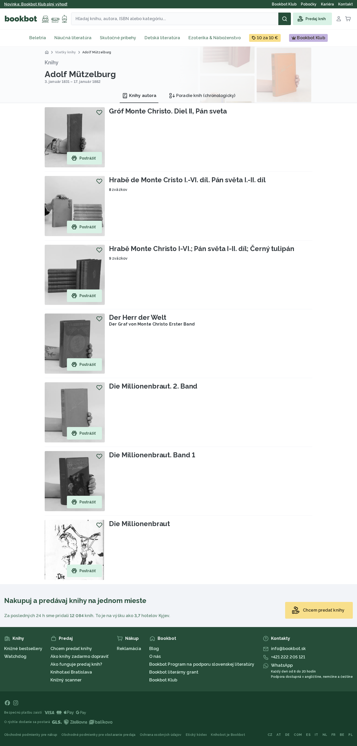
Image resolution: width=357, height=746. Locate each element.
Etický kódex (196, 735)
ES (308, 735)
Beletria (37, 37)
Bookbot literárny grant (173, 672)
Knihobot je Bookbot (228, 735)
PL (350, 735)
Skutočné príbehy (118, 37)
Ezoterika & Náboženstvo (214, 37)
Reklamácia (129, 648)
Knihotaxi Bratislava (71, 672)
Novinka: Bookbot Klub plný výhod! (35, 4)
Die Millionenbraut (139, 524)
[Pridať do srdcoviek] (99, 112)
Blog (154, 648)
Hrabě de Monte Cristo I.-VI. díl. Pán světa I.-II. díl (187, 180)
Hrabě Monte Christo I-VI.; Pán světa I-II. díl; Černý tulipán (201, 249)
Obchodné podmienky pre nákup (30, 735)
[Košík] (348, 19)
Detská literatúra (162, 37)
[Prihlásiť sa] (338, 19)
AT (279, 735)
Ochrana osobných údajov (161, 735)
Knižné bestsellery (23, 648)
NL (325, 735)
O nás (155, 656)
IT (316, 735)
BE (342, 735)
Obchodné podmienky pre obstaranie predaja (98, 735)
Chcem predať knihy (71, 648)
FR (333, 735)
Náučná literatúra (72, 37)
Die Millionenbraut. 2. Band (153, 386)
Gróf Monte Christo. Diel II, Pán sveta (168, 111)
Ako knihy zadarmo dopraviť (79, 656)
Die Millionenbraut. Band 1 (152, 455)
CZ (270, 735)
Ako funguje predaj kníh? (76, 664)
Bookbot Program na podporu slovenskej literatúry (202, 664)
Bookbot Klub (163, 679)
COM (298, 735)
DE (287, 735)
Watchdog (15, 656)
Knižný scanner (66, 679)
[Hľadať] (284, 19)
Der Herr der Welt (137, 317)
